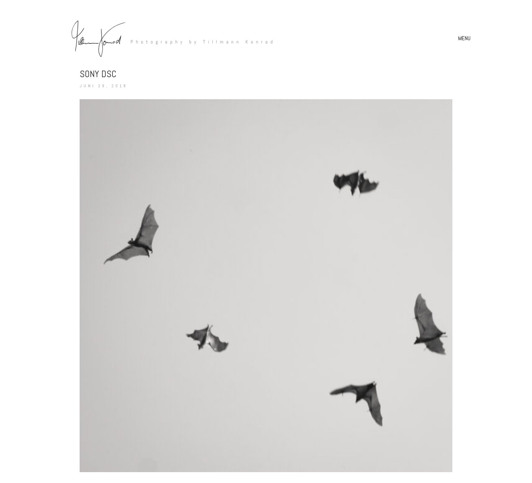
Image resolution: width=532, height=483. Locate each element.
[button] (465, 38)
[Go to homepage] (168, 38)
